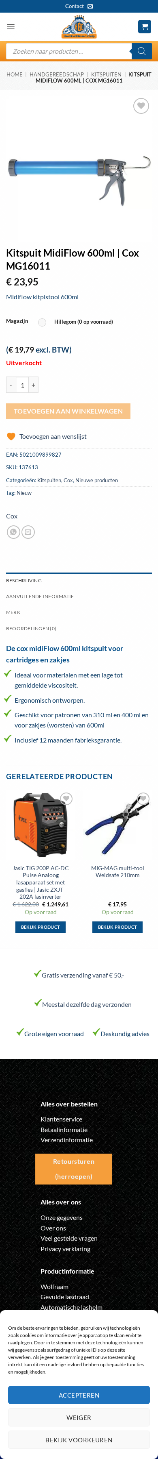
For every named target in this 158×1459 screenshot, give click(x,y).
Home (14, 74)
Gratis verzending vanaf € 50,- (83, 975)
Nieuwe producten (96, 480)
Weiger (79, 1417)
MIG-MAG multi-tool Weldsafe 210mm (117, 872)
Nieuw (24, 493)
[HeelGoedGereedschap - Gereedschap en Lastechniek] (79, 26)
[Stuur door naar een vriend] (28, 532)
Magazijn (17, 321)
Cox (68, 480)
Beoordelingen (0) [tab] (31, 628)
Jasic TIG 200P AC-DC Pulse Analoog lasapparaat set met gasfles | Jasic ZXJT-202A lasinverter (41, 882)
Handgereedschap (57, 74)
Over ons (53, 1228)
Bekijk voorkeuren (79, 1440)
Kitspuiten (106, 74)
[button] (10, 26)
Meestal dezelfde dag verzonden (87, 1004)
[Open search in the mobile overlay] (79, 51)
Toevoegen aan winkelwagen (68, 411)
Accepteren (79, 1395)
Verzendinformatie (67, 1139)
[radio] (77, 322)
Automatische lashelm (71, 1307)
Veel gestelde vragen (69, 1238)
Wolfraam (54, 1286)
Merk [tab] (13, 612)
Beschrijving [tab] (24, 580)
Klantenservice (61, 1119)
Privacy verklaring (65, 1248)
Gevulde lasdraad (65, 1296)
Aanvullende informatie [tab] (40, 596)
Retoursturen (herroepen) (74, 1169)
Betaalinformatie (64, 1129)
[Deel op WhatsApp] (13, 532)
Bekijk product (40, 927)
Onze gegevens (62, 1217)
